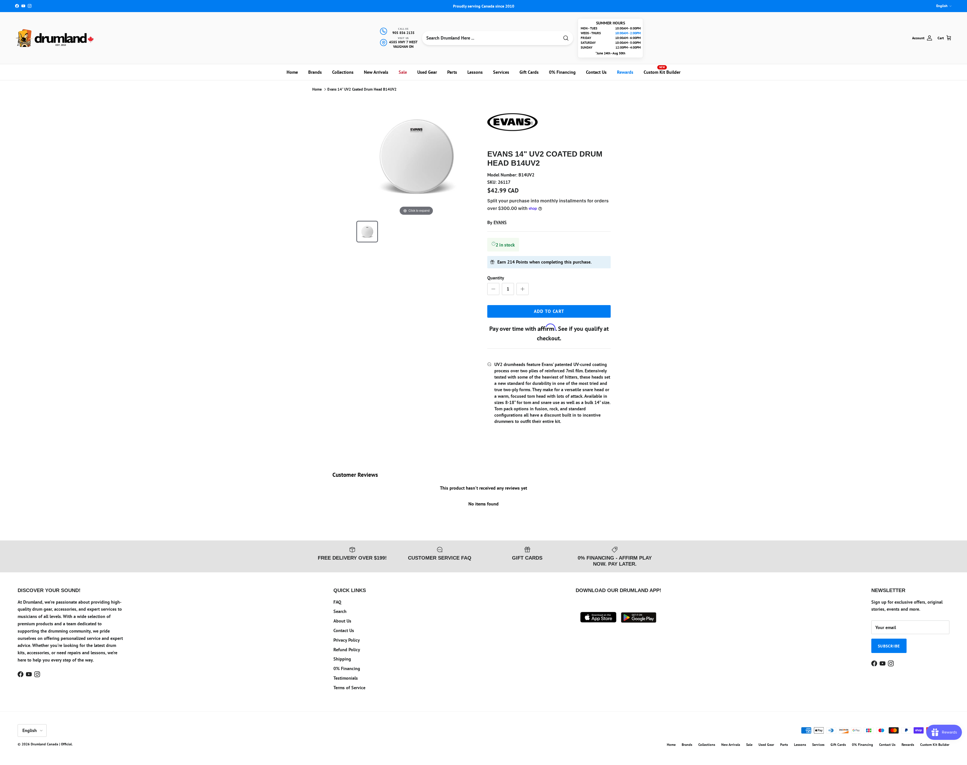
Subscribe (889, 645)
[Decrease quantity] (493, 289)
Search (340, 611)
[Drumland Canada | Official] (55, 38)
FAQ (337, 602)
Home (292, 72)
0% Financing (562, 72)
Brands (315, 72)
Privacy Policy (346, 640)
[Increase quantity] (522, 289)
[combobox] (491, 38)
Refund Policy (346, 649)
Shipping (342, 659)
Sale (403, 72)
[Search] (566, 38)
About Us (342, 621)
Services (501, 72)
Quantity (495, 278)
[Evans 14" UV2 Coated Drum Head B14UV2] (367, 231)
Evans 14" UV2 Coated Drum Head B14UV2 (362, 89)
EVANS (500, 222)
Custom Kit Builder (662, 70)
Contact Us (596, 72)
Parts (452, 72)
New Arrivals (376, 72)
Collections (343, 72)
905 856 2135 (403, 33)
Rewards (625, 72)
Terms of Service (349, 687)
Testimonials (345, 678)
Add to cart (549, 311)
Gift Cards (529, 72)
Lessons (475, 72)
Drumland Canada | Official (51, 744)
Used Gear (427, 72)
